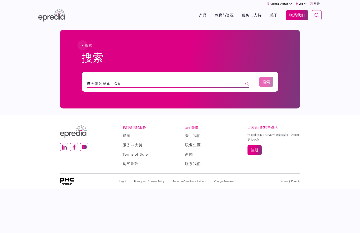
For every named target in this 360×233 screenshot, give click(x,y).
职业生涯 (193, 144)
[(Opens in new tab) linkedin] (64, 147)
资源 (126, 135)
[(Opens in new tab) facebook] (74, 147)
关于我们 (193, 135)
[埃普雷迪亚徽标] (86, 131)
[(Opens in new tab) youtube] (84, 147)
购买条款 (130, 163)
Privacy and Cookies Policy (149, 181)
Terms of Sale (135, 154)
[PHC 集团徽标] (67, 181)
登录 (317, 3)
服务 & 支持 (132, 144)
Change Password (224, 181)
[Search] (317, 15)
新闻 (189, 154)
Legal (122, 181)
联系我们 (193, 163)
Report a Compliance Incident (189, 181)
